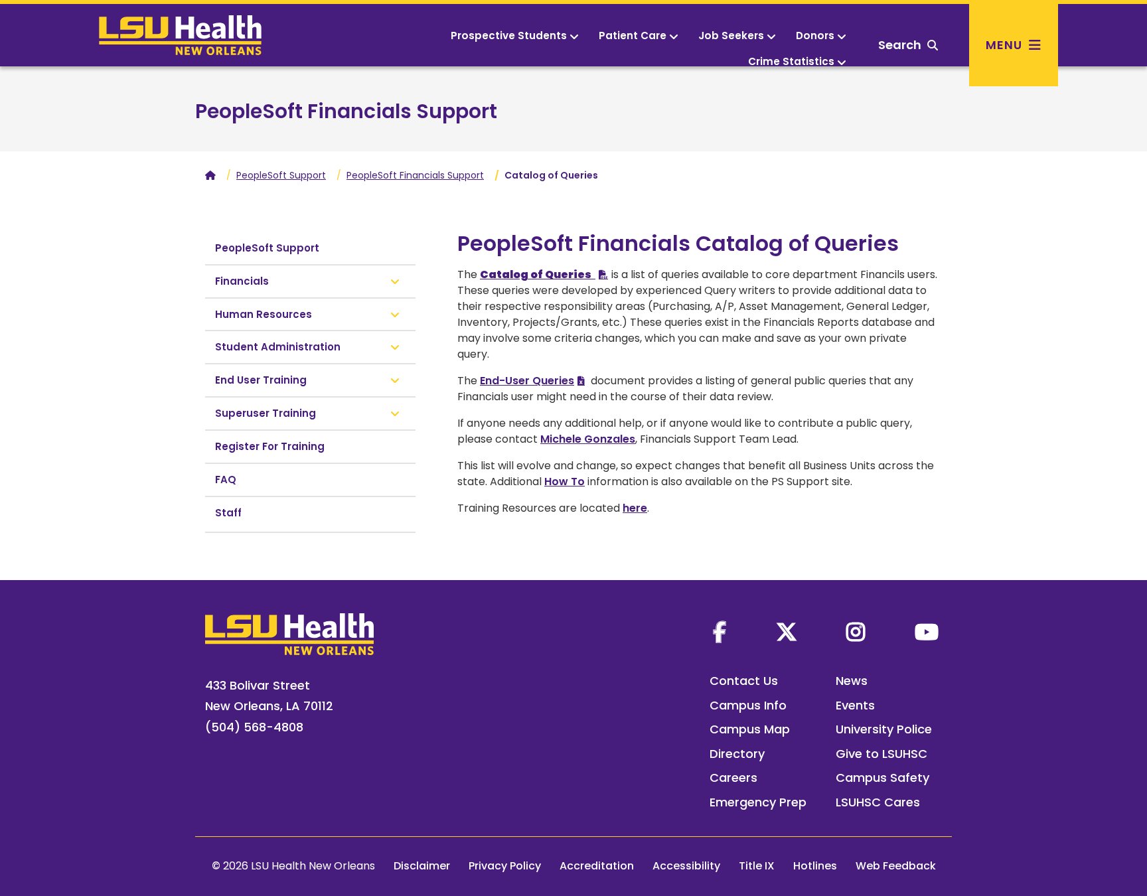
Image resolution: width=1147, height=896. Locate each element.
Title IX (757, 865)
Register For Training (270, 446)
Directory (737, 753)
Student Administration (278, 347)
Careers (733, 777)
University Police (884, 729)
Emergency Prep (758, 802)
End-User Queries (527, 380)
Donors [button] (815, 35)
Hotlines (815, 865)
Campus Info (748, 705)
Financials (242, 281)
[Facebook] (719, 631)
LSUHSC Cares (878, 802)
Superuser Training (265, 413)
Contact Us (744, 680)
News (852, 680)
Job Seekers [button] (731, 35)
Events (855, 705)
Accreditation (597, 865)
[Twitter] (786, 631)
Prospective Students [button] (509, 35)
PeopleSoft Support (281, 175)
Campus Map (750, 729)
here (635, 508)
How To (564, 481)
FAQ (225, 479)
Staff (228, 513)
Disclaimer (422, 865)
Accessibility (686, 865)
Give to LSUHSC (881, 753)
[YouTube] (927, 631)
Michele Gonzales (587, 439)
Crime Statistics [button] (791, 61)
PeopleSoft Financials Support (346, 111)
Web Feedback (896, 865)
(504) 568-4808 (254, 727)
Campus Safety (882, 777)
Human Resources (263, 314)
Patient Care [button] (632, 35)
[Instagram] (855, 631)
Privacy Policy (505, 865)
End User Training (261, 380)
